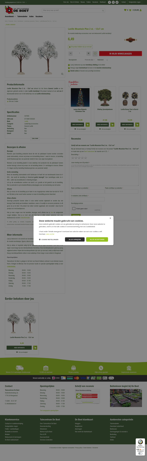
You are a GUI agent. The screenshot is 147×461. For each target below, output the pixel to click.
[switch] (140, 453)
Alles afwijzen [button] (75, 239)
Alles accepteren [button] (97, 239)
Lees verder (50, 234)
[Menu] (144, 439)
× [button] (110, 218)
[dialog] (74, 230)
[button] (48, 239)
